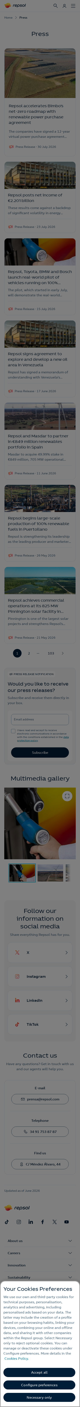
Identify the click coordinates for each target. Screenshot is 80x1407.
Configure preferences (39, 1385)
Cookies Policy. (16, 1358)
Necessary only (39, 1397)
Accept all (39, 1372)
